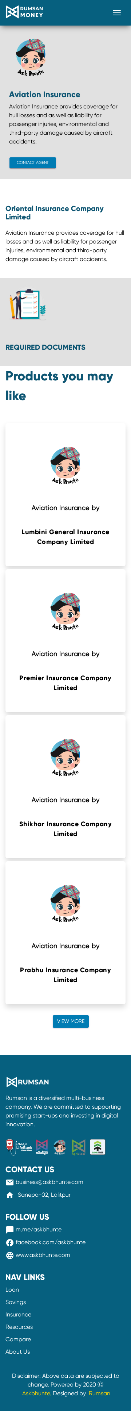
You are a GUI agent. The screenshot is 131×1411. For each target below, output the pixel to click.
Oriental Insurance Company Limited (54, 212)
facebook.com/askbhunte (45, 1242)
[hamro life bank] (19, 1143)
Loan (12, 1289)
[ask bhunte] (60, 1143)
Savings (15, 1302)
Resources (19, 1326)
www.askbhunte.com (37, 1254)
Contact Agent (33, 162)
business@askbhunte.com (44, 1181)
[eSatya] (42, 1143)
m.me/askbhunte (33, 1229)
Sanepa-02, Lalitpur (38, 1194)
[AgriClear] (79, 1143)
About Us (17, 1351)
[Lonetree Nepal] (97, 1143)
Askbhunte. (36, 1393)
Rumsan (98, 1393)
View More (70, 1021)
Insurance (18, 1314)
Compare (18, 1339)
